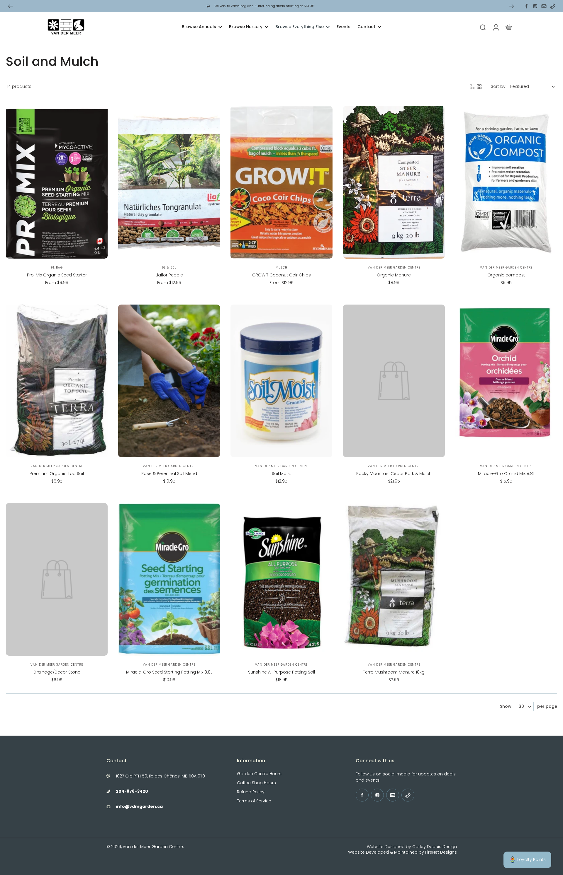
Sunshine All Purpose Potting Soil (281, 672)
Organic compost (506, 275)
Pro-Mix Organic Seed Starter (57, 275)
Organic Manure (394, 275)
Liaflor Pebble (169, 275)
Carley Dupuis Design (434, 847)
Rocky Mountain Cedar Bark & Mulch (394, 473)
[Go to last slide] (10, 6)
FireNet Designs (441, 852)
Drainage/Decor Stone (56, 672)
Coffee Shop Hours (256, 783)
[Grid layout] (479, 87)
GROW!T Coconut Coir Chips (281, 275)
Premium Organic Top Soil (57, 473)
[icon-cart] (508, 27)
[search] (482, 27)
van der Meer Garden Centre (153, 847)
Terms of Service (254, 801)
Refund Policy (250, 792)
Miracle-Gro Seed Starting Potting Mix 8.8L (169, 672)
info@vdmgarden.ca (139, 806)
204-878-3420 (132, 791)
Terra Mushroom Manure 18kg (394, 672)
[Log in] (495, 27)
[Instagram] (535, 6)
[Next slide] (511, 6)
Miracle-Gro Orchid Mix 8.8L (506, 473)
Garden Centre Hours (259, 774)
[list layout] (472, 87)
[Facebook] (526, 6)
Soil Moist (281, 473)
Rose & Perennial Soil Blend (169, 473)
